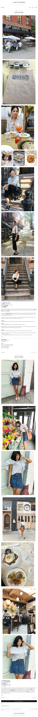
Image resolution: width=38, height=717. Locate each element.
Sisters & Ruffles (19, 357)
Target (31, 688)
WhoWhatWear (12, 689)
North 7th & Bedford (19, 2)
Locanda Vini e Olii (8, 313)
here (8, 347)
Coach (4, 682)
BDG (4, 303)
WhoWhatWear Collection (6, 302)
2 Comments (21, 358)
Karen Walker (6, 304)
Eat (19, 10)
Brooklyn (16, 10)
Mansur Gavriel (5, 683)
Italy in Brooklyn (19, 12)
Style (22, 10)
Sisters (5, 685)
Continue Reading (33, 352)
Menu (3, 7)
